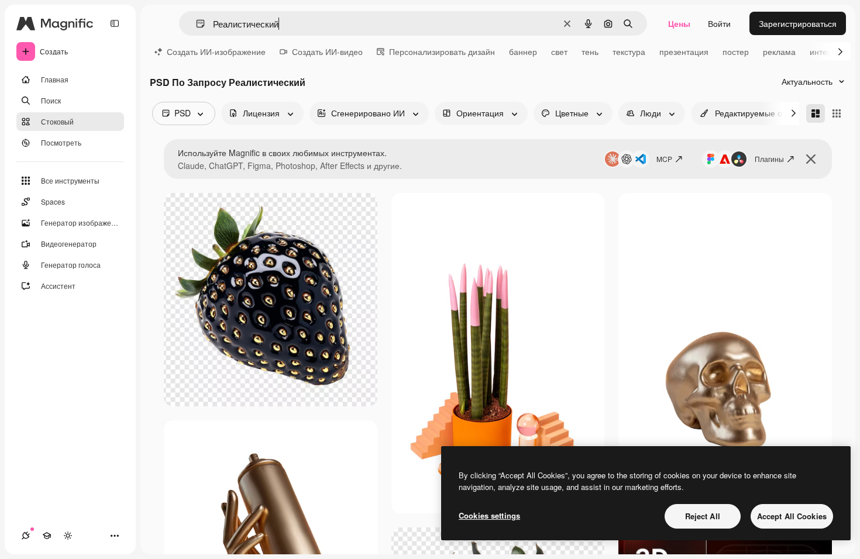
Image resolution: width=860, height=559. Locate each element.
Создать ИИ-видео (327, 51)
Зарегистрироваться (798, 23)
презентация (683, 51)
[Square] (836, 113)
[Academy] (46, 535)
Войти (719, 23)
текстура (629, 51)
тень (590, 51)
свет (559, 51)
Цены (679, 23)
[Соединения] (25, 535)
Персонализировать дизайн (442, 51)
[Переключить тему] (68, 535)
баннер (523, 51)
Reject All (702, 516)
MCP (664, 159)
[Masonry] (815, 113)
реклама (779, 51)
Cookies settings (489, 515)
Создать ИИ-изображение (216, 51)
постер (736, 51)
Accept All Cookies (792, 516)
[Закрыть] (811, 159)
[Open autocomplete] (196, 23)
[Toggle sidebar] (114, 23)
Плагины (769, 159)
